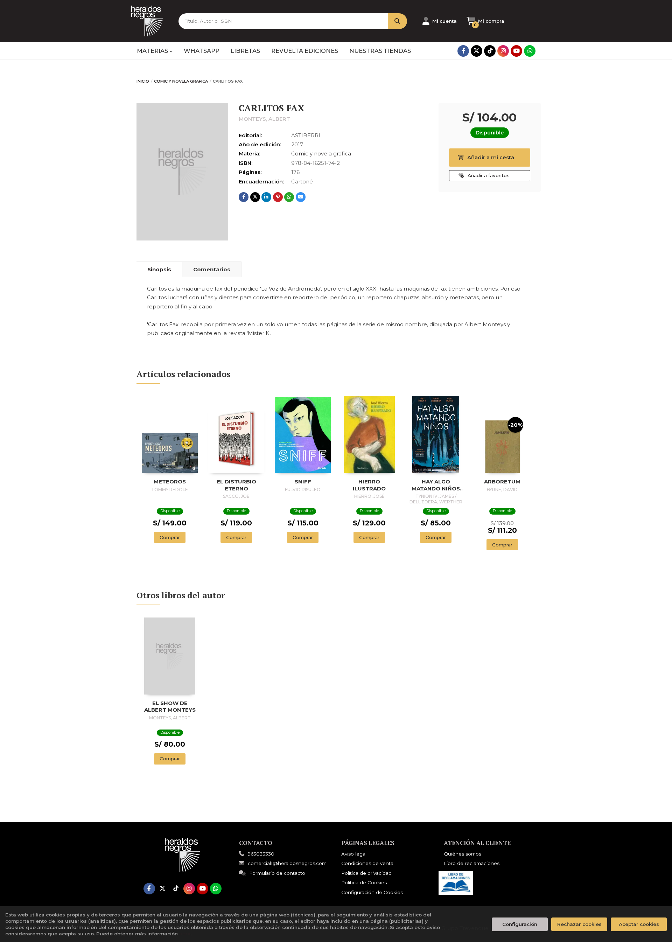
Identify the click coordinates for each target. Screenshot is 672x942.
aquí (184, 933)
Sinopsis (159, 269)
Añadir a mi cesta (490, 157)
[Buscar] (397, 21)
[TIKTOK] (490, 51)
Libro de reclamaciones (471, 863)
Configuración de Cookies (372, 892)
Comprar (170, 537)
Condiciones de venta (367, 863)
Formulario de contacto (277, 873)
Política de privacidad (366, 873)
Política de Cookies (364, 882)
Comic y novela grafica (181, 81)
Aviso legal (353, 854)
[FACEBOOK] (463, 51)
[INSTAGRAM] (503, 51)
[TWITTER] (476, 51)
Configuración (519, 924)
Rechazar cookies (579, 924)
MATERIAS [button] (153, 50)
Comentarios (211, 269)
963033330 (261, 854)
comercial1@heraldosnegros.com (287, 863)
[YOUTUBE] (516, 51)
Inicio (142, 81)
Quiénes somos (462, 854)
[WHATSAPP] (530, 51)
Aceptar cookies (639, 924)
